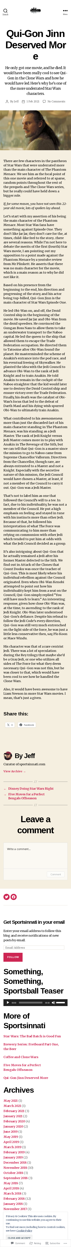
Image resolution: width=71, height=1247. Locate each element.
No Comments (56, 101)
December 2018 (15, 1163)
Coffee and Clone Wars (20, 1057)
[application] (35, 1002)
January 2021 (13, 1116)
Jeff (16, 101)
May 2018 (10, 1183)
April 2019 (11, 1142)
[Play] (8, 1002)
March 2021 (12, 1106)
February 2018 (14, 1199)
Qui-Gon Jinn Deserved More (25, 1078)
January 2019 (13, 1157)
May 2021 (10, 1101)
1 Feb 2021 (33, 101)
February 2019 (14, 1152)
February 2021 (13, 1111)
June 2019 (10, 1132)
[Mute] (53, 1002)
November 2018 (15, 1168)
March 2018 (12, 1193)
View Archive (14, 771)
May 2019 (10, 1137)
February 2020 (14, 1121)
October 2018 (13, 1173)
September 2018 (15, 1178)
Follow (13, 957)
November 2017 (15, 1209)
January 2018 (13, 1204)
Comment (55, 874)
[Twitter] (6, 897)
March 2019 (12, 1147)
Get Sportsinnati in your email (33, 922)
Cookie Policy (24, 1230)
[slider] (61, 1002)
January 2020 (13, 1126)
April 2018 (11, 1188)
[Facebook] (14, 897)
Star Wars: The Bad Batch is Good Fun (32, 1036)
